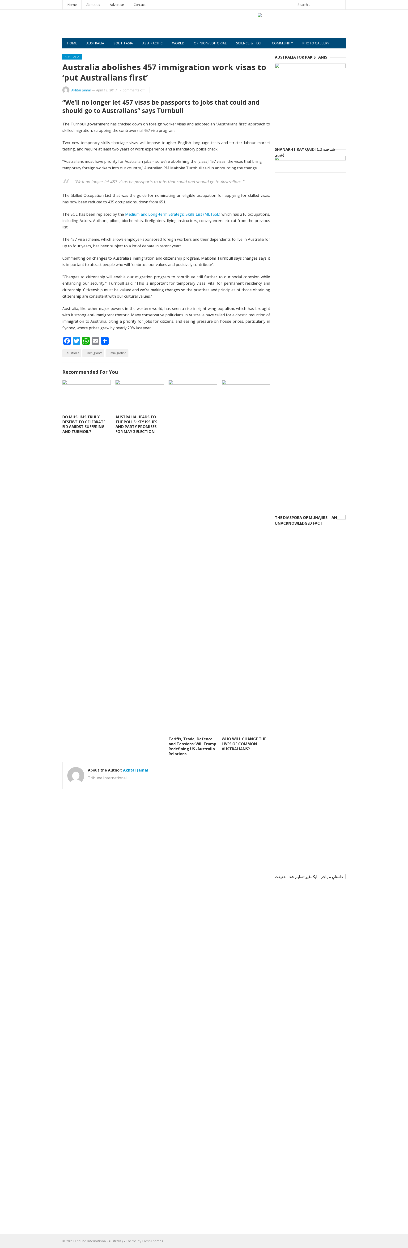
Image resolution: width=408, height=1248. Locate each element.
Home (72, 4)
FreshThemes (152, 1241)
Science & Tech (249, 43)
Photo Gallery (315, 43)
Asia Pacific (152, 43)
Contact (140, 4)
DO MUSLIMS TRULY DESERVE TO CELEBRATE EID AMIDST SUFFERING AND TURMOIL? (83, 424)
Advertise (117, 4)
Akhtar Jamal (81, 90)
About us (93, 4)
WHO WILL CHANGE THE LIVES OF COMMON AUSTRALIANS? (244, 743)
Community (282, 43)
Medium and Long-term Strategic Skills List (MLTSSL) (173, 214)
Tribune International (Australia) (99, 1241)
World (178, 43)
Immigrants (94, 353)
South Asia (123, 43)
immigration (118, 353)
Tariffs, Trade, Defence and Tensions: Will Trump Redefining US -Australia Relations (192, 746)
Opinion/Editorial (210, 43)
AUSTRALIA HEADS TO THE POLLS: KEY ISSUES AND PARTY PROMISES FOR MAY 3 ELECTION (136, 424)
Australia (95, 43)
